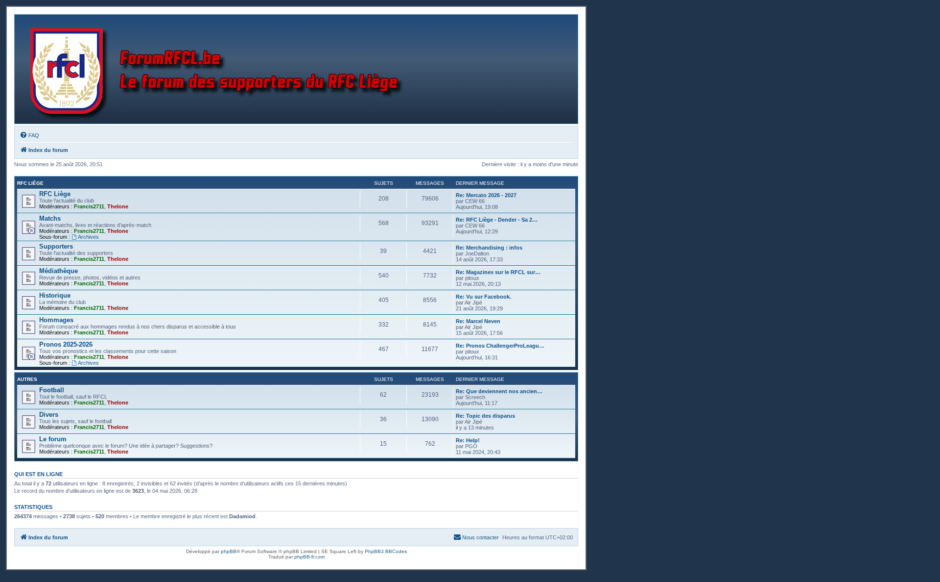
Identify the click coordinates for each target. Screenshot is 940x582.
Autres (27, 379)
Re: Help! (468, 440)
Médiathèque (58, 271)
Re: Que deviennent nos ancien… (499, 391)
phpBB (228, 551)
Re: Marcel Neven (478, 321)
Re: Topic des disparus (485, 416)
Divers (48, 414)
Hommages (56, 320)
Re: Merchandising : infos (489, 248)
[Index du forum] (218, 69)
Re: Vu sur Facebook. (483, 297)
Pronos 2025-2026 (66, 344)
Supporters (56, 246)
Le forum (53, 439)
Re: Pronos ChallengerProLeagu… (500, 346)
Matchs (50, 218)
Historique (54, 295)
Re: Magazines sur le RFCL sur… (498, 272)
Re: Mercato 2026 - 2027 (486, 195)
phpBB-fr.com (309, 556)
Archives (88, 237)
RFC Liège (30, 183)
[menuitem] (29, 135)
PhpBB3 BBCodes (386, 551)
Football (51, 390)
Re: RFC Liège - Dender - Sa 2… (497, 220)
